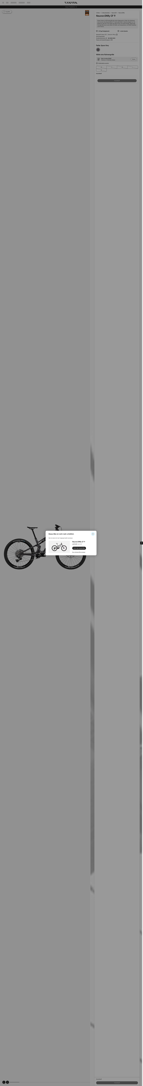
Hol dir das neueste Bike (79, 548)
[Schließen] (92, 533)
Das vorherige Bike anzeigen (78, 552)
